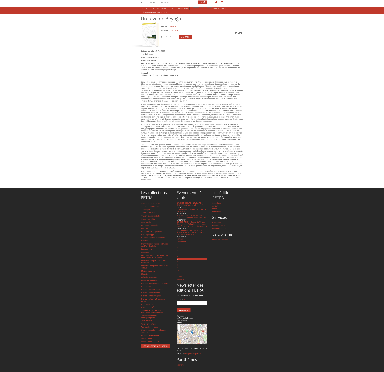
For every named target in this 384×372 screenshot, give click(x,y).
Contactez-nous (218, 226)
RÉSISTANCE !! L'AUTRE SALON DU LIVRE (154, 12)
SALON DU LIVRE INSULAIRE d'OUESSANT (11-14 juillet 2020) (190, 204)
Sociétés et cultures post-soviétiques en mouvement (152, 311)
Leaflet (198, 343)
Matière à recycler (148, 271)
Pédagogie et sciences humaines (154, 283)
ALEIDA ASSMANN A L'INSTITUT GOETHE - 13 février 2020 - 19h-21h (191, 217)
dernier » (180, 279)
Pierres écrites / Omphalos (151, 296)
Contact (225, 8)
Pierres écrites (147, 287)
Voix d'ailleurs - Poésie (150, 342)
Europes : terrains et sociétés (153, 238)
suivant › (180, 277)
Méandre (144, 274)
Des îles (144, 228)
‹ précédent (181, 242)
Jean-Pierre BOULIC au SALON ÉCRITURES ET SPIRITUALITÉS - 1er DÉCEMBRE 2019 (191, 232)
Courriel (181, 299)
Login (215, 3)
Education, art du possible (151, 232)
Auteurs (164, 8)
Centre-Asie (146, 222)
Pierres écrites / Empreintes (152, 290)
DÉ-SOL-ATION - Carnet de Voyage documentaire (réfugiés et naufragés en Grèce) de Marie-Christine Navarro (192, 224)
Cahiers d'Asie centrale (150, 216)
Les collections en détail (155, 346)
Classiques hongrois (149, 225)
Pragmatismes (147, 304)
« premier (180, 239)
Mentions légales (219, 229)
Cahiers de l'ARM (148, 219)
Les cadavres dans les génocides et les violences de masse (154, 256)
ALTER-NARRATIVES (150, 207)
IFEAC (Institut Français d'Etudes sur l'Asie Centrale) (154, 245)
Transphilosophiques (149, 327)
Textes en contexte (148, 324)
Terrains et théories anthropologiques (149, 317)
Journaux (145, 252)
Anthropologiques (148, 213)
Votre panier (221, 3)
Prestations (216, 223)
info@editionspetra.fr (192, 354)
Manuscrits (216, 212)
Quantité (164, 37)
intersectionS (146, 249)
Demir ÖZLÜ (173, 26)
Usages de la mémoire (150, 335)
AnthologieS (146, 210)
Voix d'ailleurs (175, 30)
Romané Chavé (147, 307)
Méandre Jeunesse (149, 277)
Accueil (144, 8)
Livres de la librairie (220, 240)
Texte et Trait (146, 321)
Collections (154, 8)
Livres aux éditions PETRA (179, 8)
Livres (214, 209)
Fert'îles (144, 241)
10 (178, 271)
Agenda (216, 8)
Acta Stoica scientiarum (150, 204)
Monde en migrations (149, 280)
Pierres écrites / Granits (150, 293)
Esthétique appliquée (149, 235)
